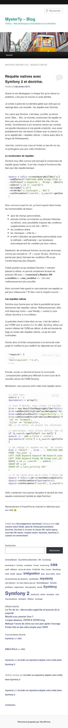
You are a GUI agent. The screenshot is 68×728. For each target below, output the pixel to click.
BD (39, 559)
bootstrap (46, 559)
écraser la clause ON (35, 529)
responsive (19, 587)
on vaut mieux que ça (26, 583)
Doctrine (9, 529)
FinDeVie (36, 569)
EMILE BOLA (11, 649)
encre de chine (24, 569)
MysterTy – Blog (20, 19)
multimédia (33, 579)
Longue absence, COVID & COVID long (25, 619)
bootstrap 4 (10, 565)
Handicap (56, 569)
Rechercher (10, 545)
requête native (31, 532)
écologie (39, 599)
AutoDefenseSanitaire (27, 559)
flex (43, 569)
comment (28, 565)
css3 (7, 569)
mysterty (46, 578)
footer (48, 569)
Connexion (10, 704)
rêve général (30, 587)
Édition (31, 599)
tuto (57, 594)
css (54, 564)
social (39, 587)
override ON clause (14, 532)
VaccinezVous (11, 599)
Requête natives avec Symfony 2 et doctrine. (24, 79)
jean (43, 574)
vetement (22, 599)
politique (9, 587)
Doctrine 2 (19, 529)
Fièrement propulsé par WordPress (34, 721)
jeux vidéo (50, 574)
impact (19, 574)
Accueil (9, 55)
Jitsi (19, 638)
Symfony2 (37, 523)
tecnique (50, 594)
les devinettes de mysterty (16, 579)
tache (42, 594)
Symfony (43, 532)
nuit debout (10, 583)
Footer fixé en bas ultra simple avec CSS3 (26, 627)
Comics (20, 565)
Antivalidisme (11, 559)
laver (58, 574)
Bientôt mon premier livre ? (19, 616)
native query (51, 529)
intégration (31, 573)
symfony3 (35, 594)
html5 (12, 574)
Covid (36, 565)
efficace (13, 569)
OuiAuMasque (42, 583)
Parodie (53, 583)
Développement (23, 523)
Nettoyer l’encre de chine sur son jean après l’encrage (32, 623)
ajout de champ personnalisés (39, 526)
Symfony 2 (53, 532)
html (7, 574)
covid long (44, 565)
